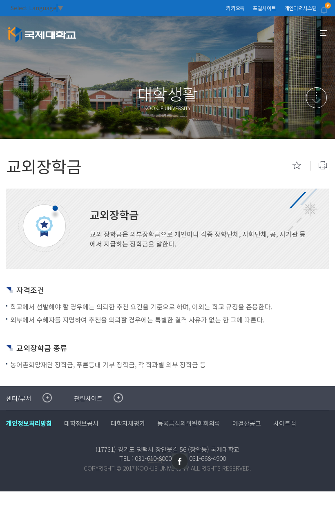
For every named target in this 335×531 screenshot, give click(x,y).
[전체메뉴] (323, 33)
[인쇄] (323, 165)
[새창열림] (180, 461)
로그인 (157, 460)
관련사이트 (88, 398)
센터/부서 (18, 398)
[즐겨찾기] (296, 165)
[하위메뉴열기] (316, 97)
